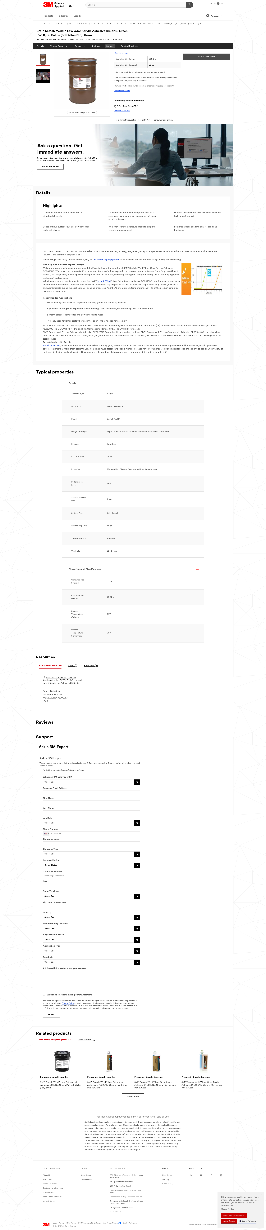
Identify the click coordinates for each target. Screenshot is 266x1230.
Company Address (52, 872)
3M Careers (47, 1179)
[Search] (189, 5)
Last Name (48, 808)
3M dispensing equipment (106, 260)
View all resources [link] (122, 111)
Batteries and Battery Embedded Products (126, 1197)
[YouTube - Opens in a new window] (201, 1175)
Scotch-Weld (104, 281)
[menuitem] (40, 46)
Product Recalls (116, 1212)
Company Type (50, 849)
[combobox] (46, 834)
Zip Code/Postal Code (54, 903)
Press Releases (86, 1179)
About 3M (47, 1175)
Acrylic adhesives (51, 346)
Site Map (165, 1179)
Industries (63, 16)
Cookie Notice (227, 1209)
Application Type (51, 946)
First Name (48, 798)
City (45, 881)
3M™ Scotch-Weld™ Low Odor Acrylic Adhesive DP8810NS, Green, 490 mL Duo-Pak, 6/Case (202, 1085)
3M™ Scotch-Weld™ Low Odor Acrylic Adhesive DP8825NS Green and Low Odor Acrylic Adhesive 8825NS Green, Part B (62, 681)
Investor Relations (50, 1184)
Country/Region (51, 860)
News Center (85, 1175)
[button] (247, 1221)
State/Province (51, 891)
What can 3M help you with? (57, 777)
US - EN (213, 4)
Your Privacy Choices (110, 1223)
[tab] (50, 666)
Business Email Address (55, 788)
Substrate (48, 957)
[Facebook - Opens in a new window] (211, 1175)
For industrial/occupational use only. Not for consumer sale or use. (143, 120)
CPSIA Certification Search (120, 1186)
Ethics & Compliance (51, 1201)
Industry (47, 912)
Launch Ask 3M (50, 166)
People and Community (52, 1197)
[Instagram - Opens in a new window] (221, 1175)
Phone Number (50, 829)
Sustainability (48, 1192)
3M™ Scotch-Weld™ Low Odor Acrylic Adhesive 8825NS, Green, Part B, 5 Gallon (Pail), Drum (60, 1085)
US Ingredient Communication (121, 1208)
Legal (55, 1223)
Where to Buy (167, 1184)
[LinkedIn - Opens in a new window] (191, 1175)
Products (48, 16)
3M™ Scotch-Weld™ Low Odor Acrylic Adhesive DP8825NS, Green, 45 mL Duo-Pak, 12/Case (107, 1085)
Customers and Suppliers (53, 1188)
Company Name (51, 839)
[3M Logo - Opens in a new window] (59, 5)
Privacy (61, 1223)
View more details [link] (122, 91)
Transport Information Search (121, 1182)
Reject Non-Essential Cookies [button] (233, 1215)
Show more (133, 1097)
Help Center (167, 1175)
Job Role (47, 818)
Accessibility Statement (93, 1223)
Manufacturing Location (55, 924)
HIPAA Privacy (71, 1223)
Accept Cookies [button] (229, 1221)
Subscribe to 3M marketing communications (69, 995)
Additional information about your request (64, 968)
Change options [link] (121, 53)
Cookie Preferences (130, 1223)
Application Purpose (53, 935)
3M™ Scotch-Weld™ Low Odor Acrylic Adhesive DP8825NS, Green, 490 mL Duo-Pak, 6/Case (155, 1085)
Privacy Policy (68, 1003)
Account (215, 16)
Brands (77, 16)
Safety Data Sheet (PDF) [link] (127, 106)
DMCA (80, 1223)
